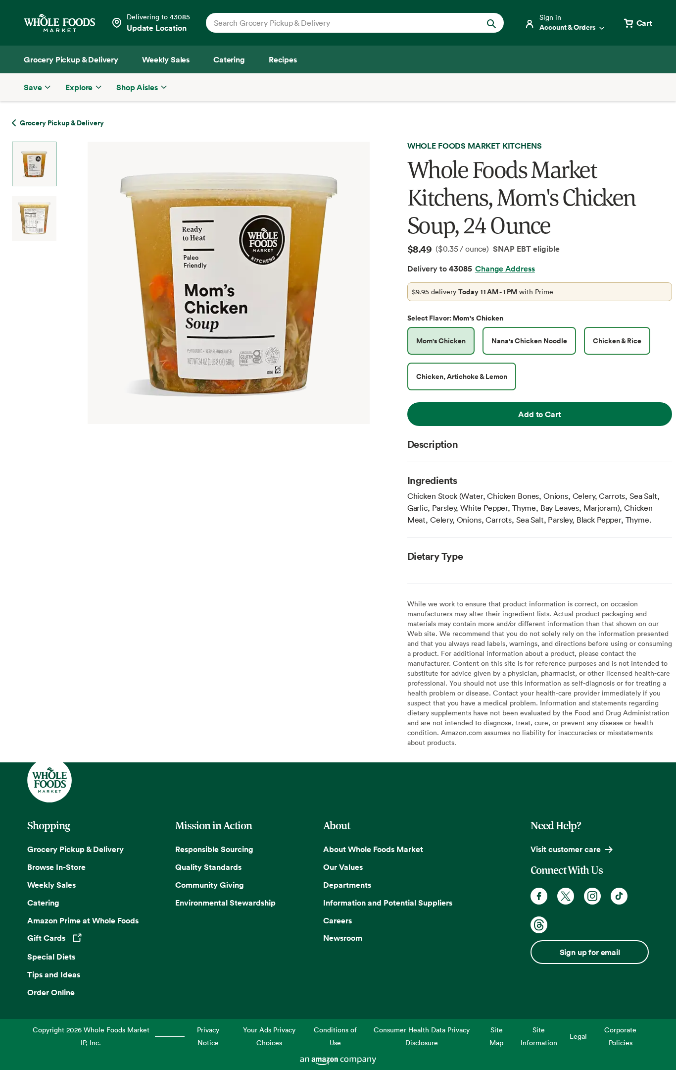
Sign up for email (590, 952)
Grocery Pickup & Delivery (75, 849)
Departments (347, 884)
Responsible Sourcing (214, 849)
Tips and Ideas (53, 974)
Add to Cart (539, 414)
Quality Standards (208, 866)
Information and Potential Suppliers (387, 902)
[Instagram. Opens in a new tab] (592, 896)
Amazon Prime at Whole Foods (83, 920)
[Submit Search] (491, 23)
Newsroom (342, 937)
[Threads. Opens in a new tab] (539, 924)
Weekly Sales (51, 884)
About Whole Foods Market (373, 849)
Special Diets (51, 956)
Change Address (505, 268)
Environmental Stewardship (225, 902)
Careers (337, 920)
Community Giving (209, 884)
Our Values (343, 866)
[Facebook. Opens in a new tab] (539, 896)
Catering (43, 902)
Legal (578, 1036)
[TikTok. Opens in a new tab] (619, 896)
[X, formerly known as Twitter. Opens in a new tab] (565, 896)
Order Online (51, 992)
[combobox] (341, 23)
